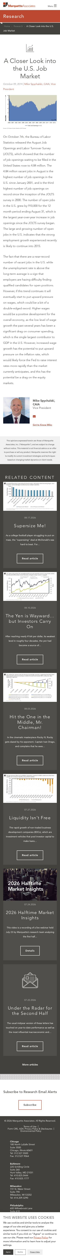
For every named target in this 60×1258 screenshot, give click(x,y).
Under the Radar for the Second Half (30, 1010)
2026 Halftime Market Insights (30, 915)
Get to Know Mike (42, 425)
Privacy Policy (41, 1237)
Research (18, 26)
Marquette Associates (19, 5)
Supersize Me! (30, 525)
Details (30, 950)
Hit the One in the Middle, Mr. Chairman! (30, 722)
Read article (30, 558)
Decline (20, 1252)
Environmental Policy (30, 1131)
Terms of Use (30, 1126)
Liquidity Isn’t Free (30, 817)
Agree (8, 1252)
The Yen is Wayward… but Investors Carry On (30, 621)
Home (7, 26)
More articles (30, 1064)
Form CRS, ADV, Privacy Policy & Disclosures (30, 1128)
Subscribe (30, 1104)
